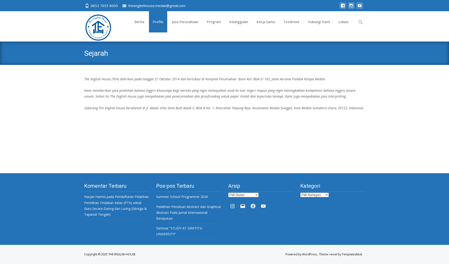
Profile (158, 21)
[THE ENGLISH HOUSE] (94, 26)
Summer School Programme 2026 (182, 196)
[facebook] (343, 8)
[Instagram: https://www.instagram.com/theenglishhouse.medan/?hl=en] (232, 206)
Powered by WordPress (302, 254)
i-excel (333, 254)
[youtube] (359, 8)
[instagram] (351, 8)
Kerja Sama (266, 21)
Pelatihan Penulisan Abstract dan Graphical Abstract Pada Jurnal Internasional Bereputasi (188, 212)
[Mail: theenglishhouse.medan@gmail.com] (243, 206)
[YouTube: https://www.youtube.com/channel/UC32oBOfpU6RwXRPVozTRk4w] (263, 206)
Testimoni (291, 21)
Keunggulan (238, 21)
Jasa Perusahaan (185, 21)
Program (214, 21)
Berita (139, 21)
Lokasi (343, 21)
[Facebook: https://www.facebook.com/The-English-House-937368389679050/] (253, 206)
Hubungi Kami (319, 21)
